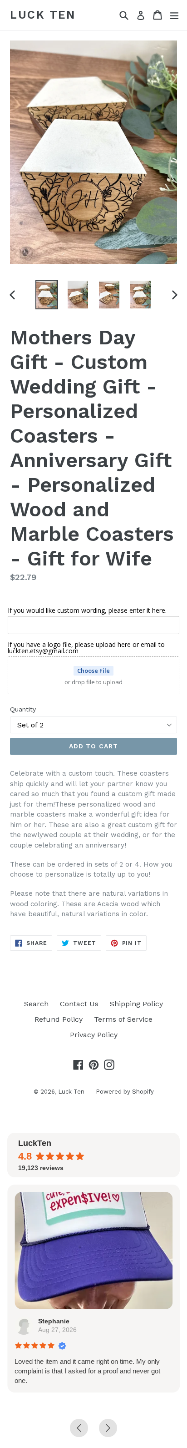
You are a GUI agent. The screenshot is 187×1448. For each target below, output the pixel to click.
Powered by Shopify (125, 1091)
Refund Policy (58, 1019)
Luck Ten (43, 14)
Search (36, 1003)
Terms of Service (123, 1019)
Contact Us (79, 1003)
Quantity (23, 709)
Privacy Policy (94, 1034)
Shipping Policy (136, 1003)
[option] (46, 294)
